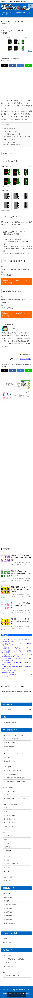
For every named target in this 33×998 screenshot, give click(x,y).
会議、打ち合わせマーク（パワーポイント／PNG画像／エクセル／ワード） (21, 573)
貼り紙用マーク (24, 21)
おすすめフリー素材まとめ (11, 976)
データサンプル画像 (10, 131)
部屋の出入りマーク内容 (12, 134)
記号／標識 (7, 867)
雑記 (4, 972)
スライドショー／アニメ (11, 794)
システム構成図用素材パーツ (12, 774)
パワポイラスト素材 (8, 877)
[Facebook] (12, 65)
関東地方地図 (8, 908)
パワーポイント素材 (8, 787)
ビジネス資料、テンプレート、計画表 (13, 735)
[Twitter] (4, 65)
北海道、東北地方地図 (10, 904)
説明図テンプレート (9, 742)
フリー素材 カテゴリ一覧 (9, 722)
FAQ (12, 1)
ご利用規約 (17, 1)
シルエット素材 (7, 880)
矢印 (5, 811)
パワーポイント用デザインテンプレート (15, 798)
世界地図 (6, 901)
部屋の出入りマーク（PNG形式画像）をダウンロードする (16, 314)
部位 (5, 839)
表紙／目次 (7, 757)
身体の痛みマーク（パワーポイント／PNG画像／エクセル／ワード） (21, 621)
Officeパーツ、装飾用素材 (10, 804)
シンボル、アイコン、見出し (12, 863)
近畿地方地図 (8, 912)
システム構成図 (7, 767)
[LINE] (28, 65)
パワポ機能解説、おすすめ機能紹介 (14, 959)
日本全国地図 (8, 897)
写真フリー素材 (7, 942)
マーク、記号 (12, 21)
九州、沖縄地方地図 (9, 923)
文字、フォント (8, 826)
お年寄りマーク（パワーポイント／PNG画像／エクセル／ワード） (21, 557)
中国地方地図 (8, 915)
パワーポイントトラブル (11, 962)
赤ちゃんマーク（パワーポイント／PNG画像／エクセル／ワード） (21, 605)
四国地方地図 (8, 919)
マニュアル (7, 750)
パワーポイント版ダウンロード (12, 142)
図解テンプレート (9, 847)
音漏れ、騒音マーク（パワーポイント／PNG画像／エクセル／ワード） (21, 589)
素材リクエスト (5, 1)
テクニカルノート (7, 955)
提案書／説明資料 (9, 746)
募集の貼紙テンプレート (11, 761)
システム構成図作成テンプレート (13, 770)
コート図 (6, 836)
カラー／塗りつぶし (9, 822)
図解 (4, 832)
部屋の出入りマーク (9, 128)
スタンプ (6, 871)
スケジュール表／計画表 (11, 739)
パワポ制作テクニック (10, 966)
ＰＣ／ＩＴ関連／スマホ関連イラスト (14, 781)
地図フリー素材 (7, 893)
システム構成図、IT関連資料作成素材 (14, 778)
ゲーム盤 (6, 843)
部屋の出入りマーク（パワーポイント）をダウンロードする (16, 281)
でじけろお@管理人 (25, 359)
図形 (5, 808)
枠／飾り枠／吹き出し (10, 819)
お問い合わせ (25, 1)
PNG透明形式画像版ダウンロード (13, 145)
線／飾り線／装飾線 (9, 815)
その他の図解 (8, 850)
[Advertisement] (15, 83)
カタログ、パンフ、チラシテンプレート (15, 753)
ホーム (4, 21)
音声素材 (5, 938)
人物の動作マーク (5, 23)
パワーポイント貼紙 (9, 791)
